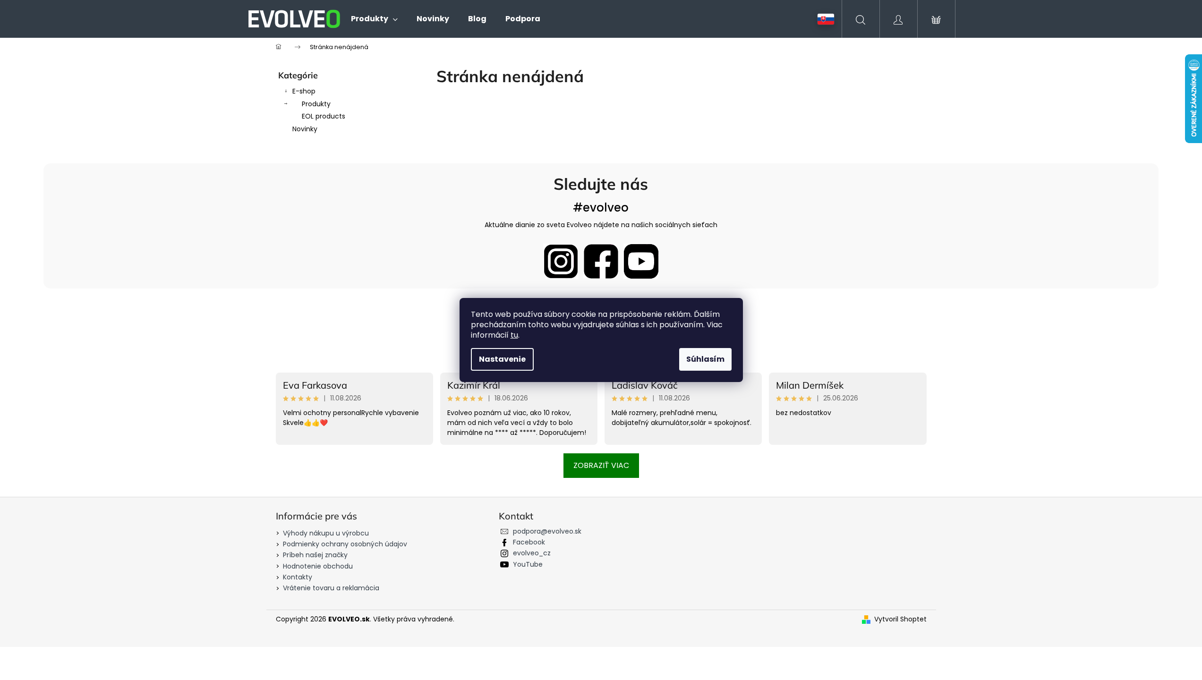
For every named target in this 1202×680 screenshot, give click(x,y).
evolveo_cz (532, 553)
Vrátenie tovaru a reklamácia (331, 588)
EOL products (323, 116)
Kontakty (297, 577)
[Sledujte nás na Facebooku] (601, 261)
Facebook (529, 542)
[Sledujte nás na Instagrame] (561, 261)
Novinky (304, 129)
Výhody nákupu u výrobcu (326, 533)
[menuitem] (374, 19)
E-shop (303, 91)
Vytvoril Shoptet (900, 619)
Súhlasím (705, 359)
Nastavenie (502, 359)
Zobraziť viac (601, 465)
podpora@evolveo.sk (547, 531)
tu (514, 335)
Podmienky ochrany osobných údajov (345, 544)
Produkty (316, 104)
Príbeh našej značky (315, 555)
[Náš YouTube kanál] (641, 261)
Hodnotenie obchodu (318, 566)
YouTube (528, 564)
